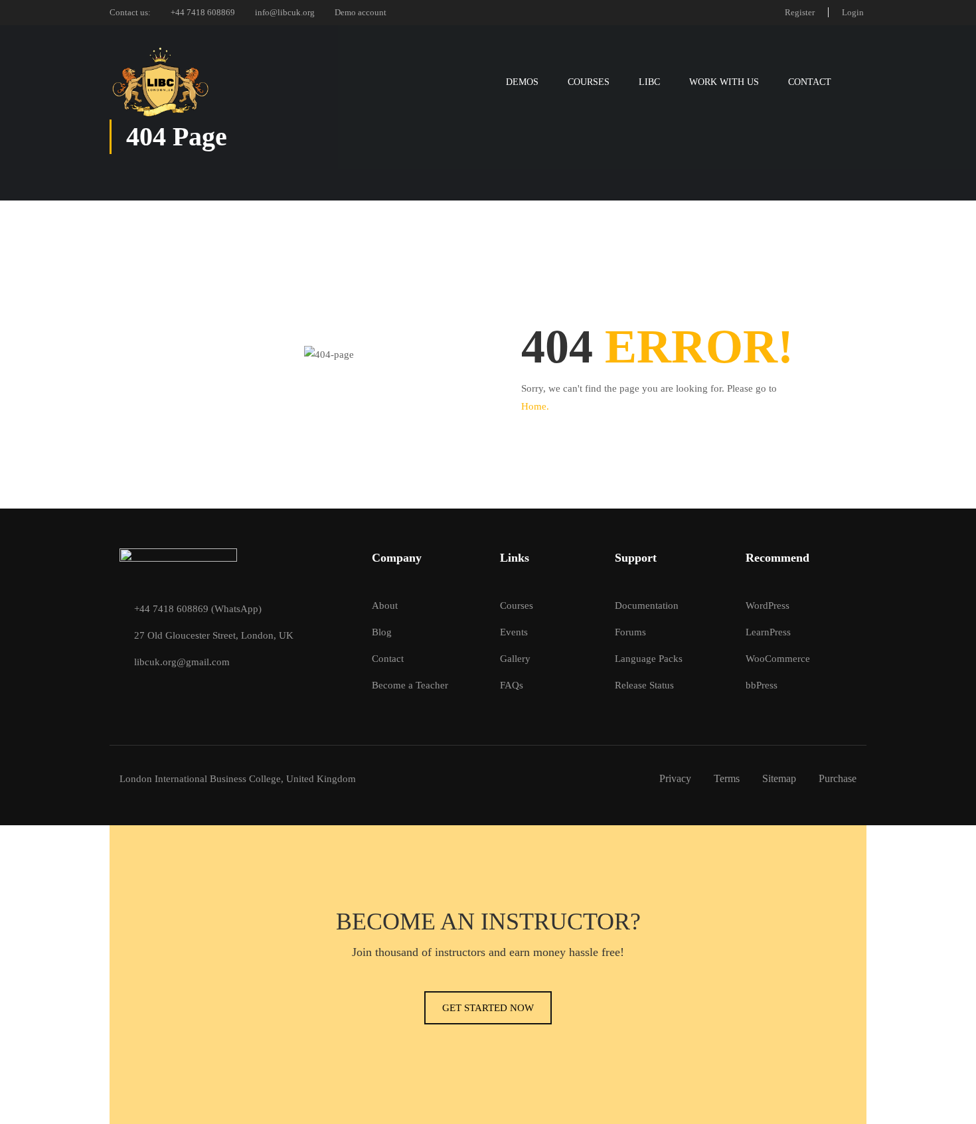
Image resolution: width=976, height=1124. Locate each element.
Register (800, 12)
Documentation (647, 605)
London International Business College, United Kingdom (238, 778)
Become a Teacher (410, 685)
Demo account (360, 12)
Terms (727, 778)
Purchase (837, 778)
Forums (630, 632)
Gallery (515, 658)
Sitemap (779, 778)
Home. (535, 406)
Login (853, 12)
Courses (589, 82)
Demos (522, 82)
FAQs (511, 685)
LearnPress (768, 632)
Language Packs (649, 658)
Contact (809, 82)
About (385, 605)
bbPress (761, 685)
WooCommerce (778, 658)
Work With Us (724, 82)
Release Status (644, 685)
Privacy (675, 778)
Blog (382, 632)
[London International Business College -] (160, 82)
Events (514, 632)
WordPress (767, 605)
